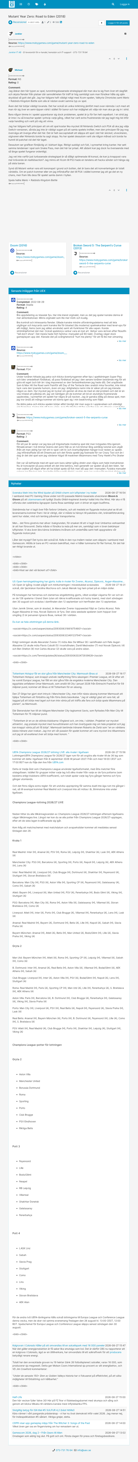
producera (115, 1352)
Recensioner (20, 22)
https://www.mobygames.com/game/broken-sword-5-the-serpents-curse (67, 417)
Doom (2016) (18, 245)
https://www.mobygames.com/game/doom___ (41, 256)
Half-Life (17, 1397)
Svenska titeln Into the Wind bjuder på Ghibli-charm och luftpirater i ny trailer (54, 492)
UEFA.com (57, 762)
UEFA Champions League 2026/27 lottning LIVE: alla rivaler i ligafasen (50, 752)
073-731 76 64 (64, 1450)
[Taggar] (37, 4)
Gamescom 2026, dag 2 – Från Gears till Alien (37, 1432)
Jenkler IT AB (15, 52)
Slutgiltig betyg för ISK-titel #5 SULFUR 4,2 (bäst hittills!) (43, 1410)
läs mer (122, 341)
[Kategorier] (21, 4)
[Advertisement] (69, 230)
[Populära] (45, 4)
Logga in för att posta (118, 23)
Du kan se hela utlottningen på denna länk (35, 621)
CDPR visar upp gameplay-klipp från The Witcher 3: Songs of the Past (51, 1423)
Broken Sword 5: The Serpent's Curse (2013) (97, 247)
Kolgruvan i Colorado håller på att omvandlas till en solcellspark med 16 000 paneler (58, 1345)
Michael (18, 70)
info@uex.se (84, 1450)
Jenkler (18, 34)
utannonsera (35, 499)
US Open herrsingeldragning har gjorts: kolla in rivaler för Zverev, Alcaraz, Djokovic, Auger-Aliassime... (68, 581)
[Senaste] (29, 4)
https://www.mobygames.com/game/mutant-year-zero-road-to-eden (56, 42)
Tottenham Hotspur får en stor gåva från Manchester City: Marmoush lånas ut (55, 673)
